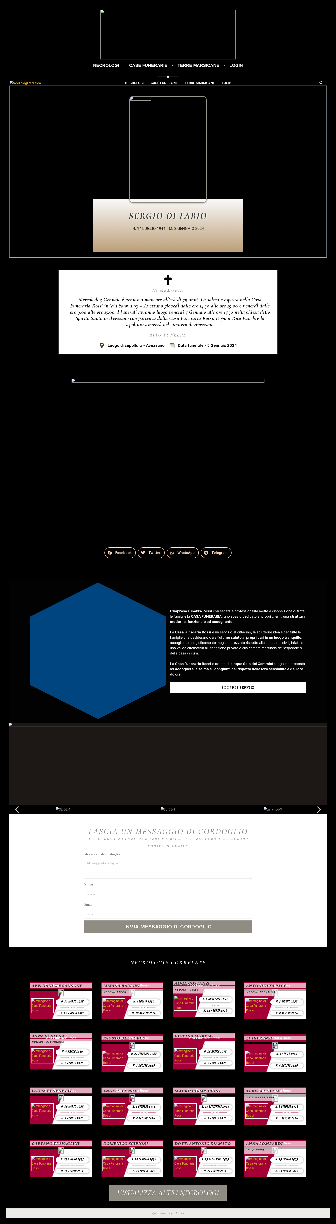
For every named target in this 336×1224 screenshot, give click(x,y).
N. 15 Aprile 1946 (215, 1051)
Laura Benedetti (52, 1090)
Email (88, 904)
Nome (88, 884)
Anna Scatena (48, 1035)
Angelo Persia (120, 1090)
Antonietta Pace (266, 985)
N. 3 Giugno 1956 (287, 1001)
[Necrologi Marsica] (25, 82)
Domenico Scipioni (125, 1143)
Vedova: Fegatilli (261, 992)
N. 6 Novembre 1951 (215, 999)
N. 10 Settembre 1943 (215, 1106)
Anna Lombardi (264, 1143)
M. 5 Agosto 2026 (287, 1065)
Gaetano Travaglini (55, 1143)
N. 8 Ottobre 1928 (286, 1106)
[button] (120, 552)
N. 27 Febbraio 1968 (144, 1054)
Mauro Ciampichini (198, 1090)
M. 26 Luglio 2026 (72, 1171)
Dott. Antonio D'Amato (203, 1143)
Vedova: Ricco (115, 992)
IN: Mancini (255, 1150)
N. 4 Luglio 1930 (143, 1001)
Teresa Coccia (263, 1090)
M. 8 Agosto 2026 (287, 1013)
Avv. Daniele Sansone (57, 985)
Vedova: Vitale (187, 989)
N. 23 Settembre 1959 (215, 1159)
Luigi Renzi (259, 1037)
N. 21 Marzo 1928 (72, 1001)
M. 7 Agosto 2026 (144, 1065)
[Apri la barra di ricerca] (321, 83)
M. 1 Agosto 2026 (215, 1118)
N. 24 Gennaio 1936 (143, 1159)
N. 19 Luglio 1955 (286, 1159)
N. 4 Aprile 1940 (286, 1054)
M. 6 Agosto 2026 (215, 1063)
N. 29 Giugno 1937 (72, 1159)
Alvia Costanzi (192, 983)
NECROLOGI (106, 65)
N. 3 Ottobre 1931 (143, 1106)
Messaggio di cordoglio (102, 854)
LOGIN (236, 65)
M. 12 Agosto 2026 (215, 1010)
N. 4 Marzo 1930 (72, 1051)
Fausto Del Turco (124, 1037)
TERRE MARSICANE (198, 65)
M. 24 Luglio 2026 (215, 1171)
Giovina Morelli (194, 1035)
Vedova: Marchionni (48, 1042)
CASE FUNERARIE (148, 65)
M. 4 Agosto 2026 (72, 1118)
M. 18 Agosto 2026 (72, 1013)
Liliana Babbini (121, 985)
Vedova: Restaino (260, 1097)
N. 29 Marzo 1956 (72, 1106)
